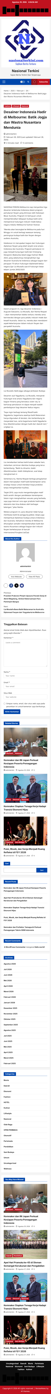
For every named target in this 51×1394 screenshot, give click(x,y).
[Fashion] (38, 10)
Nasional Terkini (25, 71)
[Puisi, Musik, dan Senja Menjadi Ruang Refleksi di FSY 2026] (25, 831)
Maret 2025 (8, 1058)
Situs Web (8, 693)
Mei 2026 (8, 980)
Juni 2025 (8, 1041)
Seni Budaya (19, 842)
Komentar (8, 638)
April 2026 (8, 986)
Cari (7, 863)
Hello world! (40, 947)
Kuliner (7, 1108)
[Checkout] (17, 14)
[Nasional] (21, 10)
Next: (24, 609)
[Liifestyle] (34, 10)
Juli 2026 (8, 969)
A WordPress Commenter (15, 947)
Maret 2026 (8, 991)
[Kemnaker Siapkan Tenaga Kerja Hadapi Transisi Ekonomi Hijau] (25, 788)
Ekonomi (9, 753)
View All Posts (34, 576)
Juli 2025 (8, 1036)
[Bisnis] (13, 10)
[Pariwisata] (17, 7)
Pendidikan (8, 1147)
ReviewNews (41, 1388)
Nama (7, 672)
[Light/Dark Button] (22, 82)
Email (7, 682)
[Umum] (17, 10)
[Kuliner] (42, 10)
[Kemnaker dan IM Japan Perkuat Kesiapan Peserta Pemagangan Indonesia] (25, 742)
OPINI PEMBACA (10, 1130)
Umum (6, 1158)
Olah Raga (8, 1124)
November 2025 (10, 1014)
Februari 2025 (10, 1063)
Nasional (25, 106)
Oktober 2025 (9, 1019)
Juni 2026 (8, 975)
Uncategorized (10, 1163)
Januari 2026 (9, 1002)
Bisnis (8, 799)
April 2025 (8, 1052)
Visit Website (16, 576)
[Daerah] (9, 10)
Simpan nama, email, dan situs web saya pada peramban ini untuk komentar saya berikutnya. (25, 705)
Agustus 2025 (10, 1030)
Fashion (7, 106)
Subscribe (43, 82)
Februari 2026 (10, 997)
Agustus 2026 (10, 964)
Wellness (8, 1169)
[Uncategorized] (4, 8)
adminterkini (11, 134)
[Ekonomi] (25, 10)
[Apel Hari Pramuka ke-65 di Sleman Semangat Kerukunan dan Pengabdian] (25, 1244)
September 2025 (11, 1025)
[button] (4, 81)
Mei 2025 (8, 1047)
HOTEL (7, 1102)
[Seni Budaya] (30, 10)
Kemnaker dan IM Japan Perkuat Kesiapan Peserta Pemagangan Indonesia (21, 763)
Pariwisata (8, 1141)
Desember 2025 (10, 1008)
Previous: (25, 597)
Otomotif (7, 1135)
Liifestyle (16, 106)
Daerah (7, 1086)
